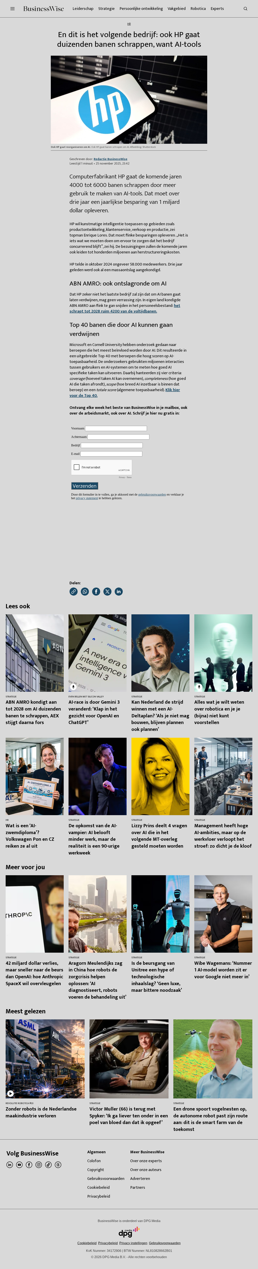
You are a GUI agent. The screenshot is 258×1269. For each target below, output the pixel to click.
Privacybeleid (108, 1243)
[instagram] (38, 1165)
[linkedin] (9, 1165)
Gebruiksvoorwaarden (165, 1243)
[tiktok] (48, 1165)
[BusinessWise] (43, 8)
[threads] (58, 1165)
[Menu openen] (12, 8)
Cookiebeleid (87, 1243)
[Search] (245, 8)
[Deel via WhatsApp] (85, 592)
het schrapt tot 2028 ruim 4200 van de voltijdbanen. (125, 308)
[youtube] (19, 1165)
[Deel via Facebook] (96, 592)
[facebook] (29, 1165)
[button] (133, 1243)
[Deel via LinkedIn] (119, 592)
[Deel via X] (107, 592)
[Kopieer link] (74, 592)
